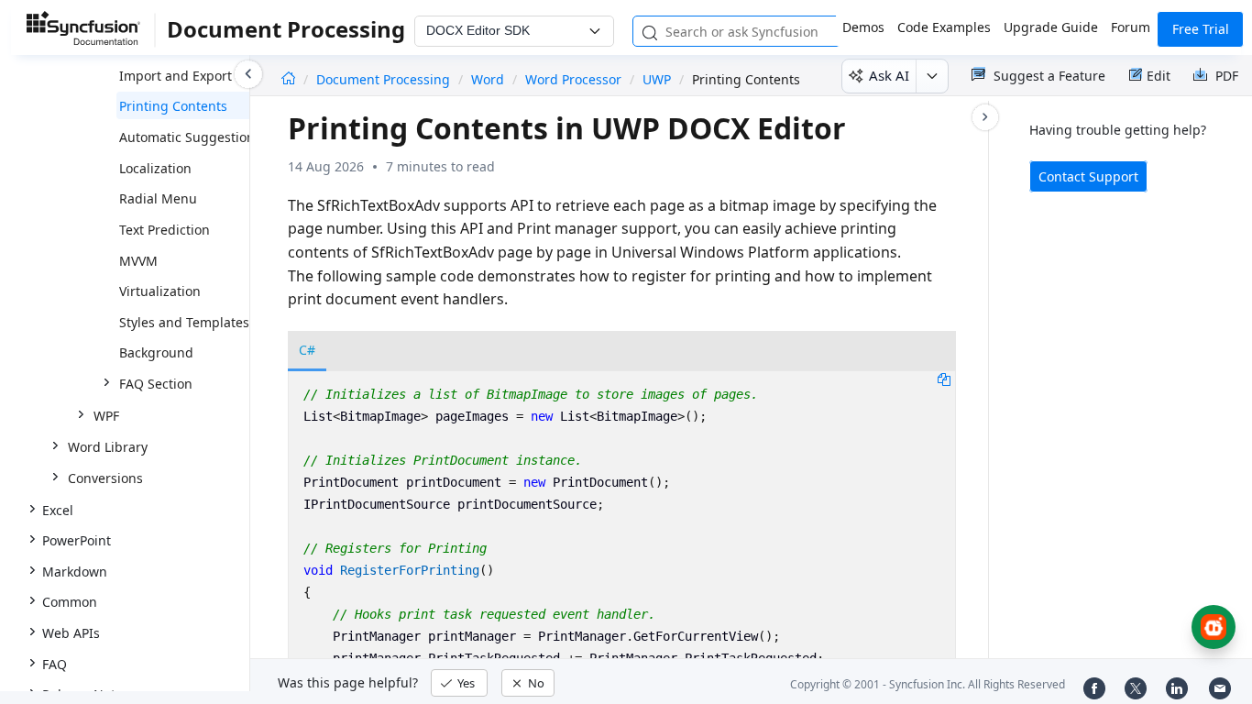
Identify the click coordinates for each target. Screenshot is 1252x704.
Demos (863, 27)
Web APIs (71, 633)
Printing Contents (173, 106)
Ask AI (889, 75)
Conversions (105, 478)
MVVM (138, 261)
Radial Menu (158, 198)
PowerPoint (76, 540)
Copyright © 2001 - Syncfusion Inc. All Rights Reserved (927, 684)
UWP (656, 79)
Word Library (108, 447)
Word (487, 79)
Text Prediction (164, 229)
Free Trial (1200, 29)
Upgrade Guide (1051, 27)
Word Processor (573, 79)
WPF (106, 415)
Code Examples (944, 27)
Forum (1130, 27)
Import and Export (175, 75)
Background (156, 352)
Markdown (74, 571)
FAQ (54, 664)
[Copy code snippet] (944, 378)
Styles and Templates (184, 322)
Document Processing (385, 79)
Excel (57, 510)
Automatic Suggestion (187, 137)
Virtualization (160, 291)
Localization (155, 168)
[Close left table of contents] (248, 74)
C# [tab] (307, 349)
